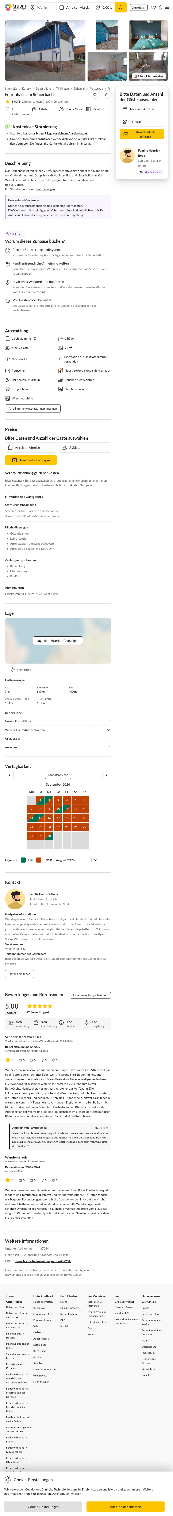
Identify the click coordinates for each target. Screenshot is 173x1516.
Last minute (39, 1344)
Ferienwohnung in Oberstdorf (16, 1460)
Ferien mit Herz (150, 1314)
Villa (35, 1326)
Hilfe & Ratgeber (97, 1322)
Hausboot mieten (43, 1301)
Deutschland (43, 88)
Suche (63, 1301)
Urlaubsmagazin (69, 1307)
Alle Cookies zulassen (125, 1507)
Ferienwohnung (42, 1320)
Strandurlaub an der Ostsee (17, 1345)
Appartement (41, 1338)
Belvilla (146, 1375)
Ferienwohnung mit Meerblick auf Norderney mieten (17, 1378)
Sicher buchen (68, 1314)
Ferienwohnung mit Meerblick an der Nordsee (17, 1392)
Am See (37, 1357)
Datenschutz (149, 1346)
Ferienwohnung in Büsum (16, 1439)
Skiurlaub (38, 1363)
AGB (144, 1340)
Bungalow (39, 1307)
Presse (145, 1307)
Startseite (11, 88)
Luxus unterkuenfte (44, 1369)
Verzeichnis (148, 1369)
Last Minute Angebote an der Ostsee (18, 1419)
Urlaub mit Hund (15, 1307)
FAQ (63, 1320)
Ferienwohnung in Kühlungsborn (16, 1449)
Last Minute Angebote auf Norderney (18, 1429)
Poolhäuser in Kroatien (14, 1366)
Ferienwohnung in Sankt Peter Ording (17, 1470)
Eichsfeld (79, 88)
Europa (26, 88)
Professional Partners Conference (127, 1321)
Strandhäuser (41, 1381)
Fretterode (96, 88)
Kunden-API (122, 1313)
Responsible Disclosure (149, 1360)
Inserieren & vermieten (94, 1303)
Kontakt (64, 1326)
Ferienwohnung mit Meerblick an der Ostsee (17, 1407)
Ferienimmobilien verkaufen (152, 1332)
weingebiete (40, 1375)
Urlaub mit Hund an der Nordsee (17, 1325)
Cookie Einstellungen (43, 1507)
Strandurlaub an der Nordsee (17, 1356)
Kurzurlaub (40, 1350)
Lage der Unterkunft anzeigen (57, 640)
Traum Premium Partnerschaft (97, 1313)
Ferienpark (39, 1332)
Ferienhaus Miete (43, 1314)
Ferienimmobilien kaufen (152, 1322)
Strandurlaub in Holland (15, 1335)
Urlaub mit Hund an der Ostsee (17, 1315)
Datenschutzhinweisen (66, 1493)
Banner (92, 1328)
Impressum (148, 1352)
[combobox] (56, 860)
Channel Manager (125, 1307)
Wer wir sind (149, 1301)
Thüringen (62, 88)
